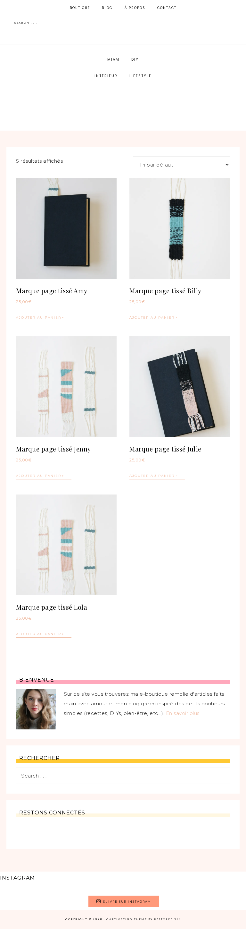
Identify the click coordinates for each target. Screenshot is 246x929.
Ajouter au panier (38, 317)
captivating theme (126, 919)
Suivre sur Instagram (127, 901)
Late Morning (123, 104)
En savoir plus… (184, 713)
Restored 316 (167, 919)
